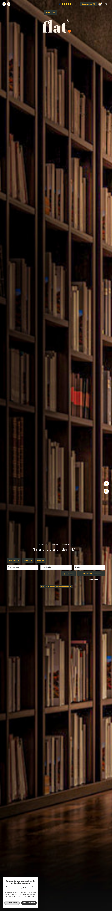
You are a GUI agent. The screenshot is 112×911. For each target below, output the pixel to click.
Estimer (40, 560)
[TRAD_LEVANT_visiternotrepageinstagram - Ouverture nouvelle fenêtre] (8, 4)
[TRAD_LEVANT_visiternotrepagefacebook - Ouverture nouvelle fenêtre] (4, 4)
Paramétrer (12, 903)
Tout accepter (29, 903)
